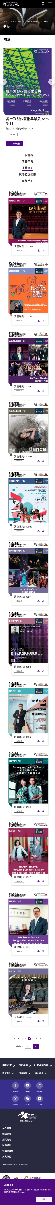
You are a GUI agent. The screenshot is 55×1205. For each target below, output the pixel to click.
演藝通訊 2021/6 (22, 807)
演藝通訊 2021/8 (22, 667)
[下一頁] (40, 1038)
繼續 (43, 1199)
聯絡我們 (7, 1065)
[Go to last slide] (3, 82)
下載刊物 (16, 144)
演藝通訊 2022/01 (23, 316)
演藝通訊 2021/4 (22, 947)
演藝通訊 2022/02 (23, 246)
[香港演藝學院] (11, 4)
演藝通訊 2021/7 (22, 737)
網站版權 (6, 1133)
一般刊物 (27, 155)
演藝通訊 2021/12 (23, 387)
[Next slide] (51, 82)
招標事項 (23, 1073)
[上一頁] (14, 1038)
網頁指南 (6, 1139)
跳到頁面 (20, 1046)
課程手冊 (27, 181)
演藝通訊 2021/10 (23, 527)
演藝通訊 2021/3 (22, 1017)
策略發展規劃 (27, 174)
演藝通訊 (27, 168)
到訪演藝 (23, 1065)
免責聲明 (6, 1156)
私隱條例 (6, 1145)
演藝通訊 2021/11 (23, 457)
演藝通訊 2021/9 (22, 597)
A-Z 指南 (6, 1128)
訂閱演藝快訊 (41, 1065)
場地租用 (39, 1073)
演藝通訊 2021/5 (22, 877)
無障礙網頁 (7, 1150)
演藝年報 (27, 161)
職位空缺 (6, 1073)
